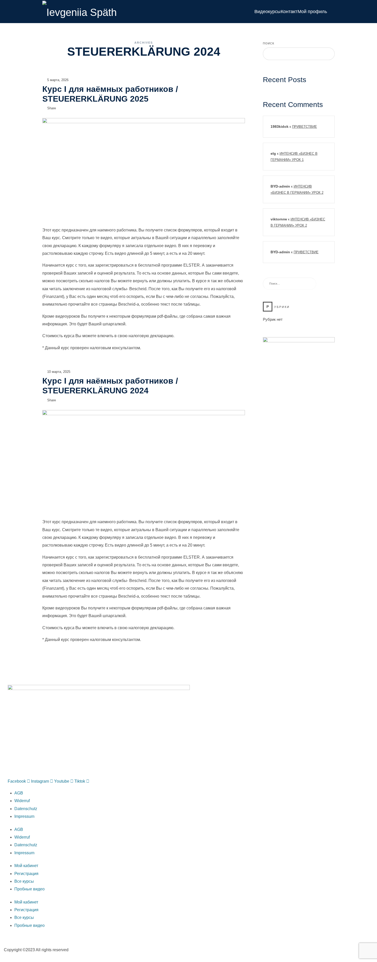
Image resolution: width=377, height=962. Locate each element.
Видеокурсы (267, 11)
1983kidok (280, 126)
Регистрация (26, 873)
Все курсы (24, 881)
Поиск (268, 43)
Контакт (289, 11)
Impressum (24, 816)
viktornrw (279, 219)
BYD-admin (280, 186)
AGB (18, 793)
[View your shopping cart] (332, 11)
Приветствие (304, 127)
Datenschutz (25, 808)
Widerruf (22, 801)
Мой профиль (312, 11)
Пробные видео (29, 889)
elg (273, 153)
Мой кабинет (26, 865)
